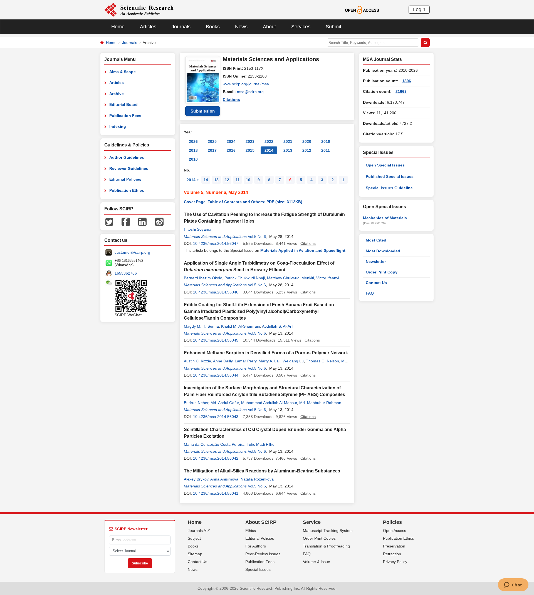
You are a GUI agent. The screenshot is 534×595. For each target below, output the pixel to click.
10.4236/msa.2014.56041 (215, 493)
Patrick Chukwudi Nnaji (244, 278)
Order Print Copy (381, 272)
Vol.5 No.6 (257, 236)
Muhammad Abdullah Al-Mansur (269, 402)
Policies (392, 522)
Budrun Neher (196, 402)
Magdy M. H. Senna (201, 326)
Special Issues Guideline (389, 188)
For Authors (255, 546)
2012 (306, 150)
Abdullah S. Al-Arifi (278, 326)
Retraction (392, 554)
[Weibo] (159, 221)
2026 (193, 141)
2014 (268, 150)
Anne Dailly (223, 361)
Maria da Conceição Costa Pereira (214, 444)
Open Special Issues (385, 165)
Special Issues (258, 569)
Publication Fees (125, 115)
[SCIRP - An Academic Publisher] (139, 9)
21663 (401, 91)
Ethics (250, 530)
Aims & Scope (122, 71)
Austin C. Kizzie (197, 361)
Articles (148, 26)
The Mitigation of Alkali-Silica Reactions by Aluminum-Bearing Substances (262, 471)
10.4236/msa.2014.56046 (215, 292)
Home (118, 26)
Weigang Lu (293, 361)
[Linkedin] (142, 221)
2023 (250, 141)
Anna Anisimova (224, 479)
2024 (231, 141)
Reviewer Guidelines (128, 168)
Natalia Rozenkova (257, 479)
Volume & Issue (316, 561)
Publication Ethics (126, 190)
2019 (325, 141)
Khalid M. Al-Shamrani (240, 326)
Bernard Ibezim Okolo (203, 278)
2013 (287, 150)
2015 (250, 150)
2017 (212, 150)
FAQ (370, 293)
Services (300, 26)
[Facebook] (126, 221)
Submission (203, 111)
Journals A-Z (199, 530)
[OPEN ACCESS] (362, 9)
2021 (287, 141)
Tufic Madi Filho (261, 444)
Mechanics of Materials (385, 218)
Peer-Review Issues (262, 554)
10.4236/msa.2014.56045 (215, 340)
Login (419, 9)
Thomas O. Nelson (322, 361)
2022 (268, 141)
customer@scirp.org (132, 252)
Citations (231, 99)
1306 (406, 81)
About (269, 26)
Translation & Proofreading (326, 546)
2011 (325, 150)
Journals (181, 26)
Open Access (394, 530)
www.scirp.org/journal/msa (246, 84)
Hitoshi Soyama (197, 229)
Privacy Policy (395, 561)
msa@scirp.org (250, 91)
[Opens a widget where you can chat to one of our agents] (513, 585)
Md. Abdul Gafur (225, 402)
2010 (193, 159)
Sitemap (195, 554)
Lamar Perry (245, 361)
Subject (194, 538)
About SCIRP (260, 522)
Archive (116, 93)
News (241, 26)
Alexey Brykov (196, 479)
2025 (212, 141)
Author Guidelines (126, 157)
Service (312, 522)
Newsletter (376, 261)
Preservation (394, 546)
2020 (306, 141)
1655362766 (126, 273)
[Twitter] (109, 221)
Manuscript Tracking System (328, 530)
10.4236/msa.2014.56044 (215, 375)
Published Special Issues (390, 176)
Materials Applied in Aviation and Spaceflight (302, 250)
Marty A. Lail (269, 361)
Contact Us (376, 282)
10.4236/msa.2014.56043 (215, 416)
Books (213, 26)
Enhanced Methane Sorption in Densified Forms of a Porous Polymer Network (266, 352)
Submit (333, 26)
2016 (231, 150)
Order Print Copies (319, 538)
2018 (193, 150)
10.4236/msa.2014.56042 (215, 458)
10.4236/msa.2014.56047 (215, 243)
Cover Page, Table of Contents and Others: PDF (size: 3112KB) (243, 202)
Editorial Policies (125, 179)
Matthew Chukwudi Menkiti (290, 278)
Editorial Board (123, 104)
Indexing (117, 126)
